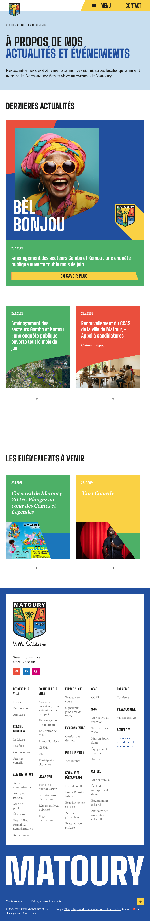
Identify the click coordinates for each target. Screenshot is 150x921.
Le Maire (19, 739)
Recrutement (21, 835)
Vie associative (126, 718)
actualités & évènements (31, 25)
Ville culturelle (100, 780)
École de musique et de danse (100, 790)
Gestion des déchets (72, 738)
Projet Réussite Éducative (75, 794)
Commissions (21, 752)
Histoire (18, 702)
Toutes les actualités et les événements (126, 742)
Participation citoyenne (47, 762)
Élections (19, 814)
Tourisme (123, 697)
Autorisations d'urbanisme (47, 797)
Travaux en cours (72, 699)
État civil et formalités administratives (23, 824)
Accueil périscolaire (72, 815)
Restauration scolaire (73, 825)
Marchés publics (18, 806)
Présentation (21, 708)
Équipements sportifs (99, 751)
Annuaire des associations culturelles (99, 815)
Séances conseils (18, 760)
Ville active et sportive (100, 720)
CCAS (95, 697)
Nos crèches (72, 761)
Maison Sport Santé (100, 740)
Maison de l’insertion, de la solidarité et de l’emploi (49, 708)
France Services (49, 741)
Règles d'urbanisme (46, 818)
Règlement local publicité (49, 807)
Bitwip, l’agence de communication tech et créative (92, 909)
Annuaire (19, 714)
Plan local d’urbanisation (48, 787)
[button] (37, 398)
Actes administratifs (22, 785)
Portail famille (74, 786)
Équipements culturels (99, 802)
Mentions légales (15, 901)
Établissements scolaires (75, 804)
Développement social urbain (49, 722)
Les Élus (18, 746)
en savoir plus (73, 276)
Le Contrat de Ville (48, 733)
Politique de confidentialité (46, 901)
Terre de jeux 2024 (99, 730)
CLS (41, 754)
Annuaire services (19, 795)
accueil (10, 25)
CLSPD (43, 747)
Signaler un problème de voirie (73, 712)
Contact (133, 5)
